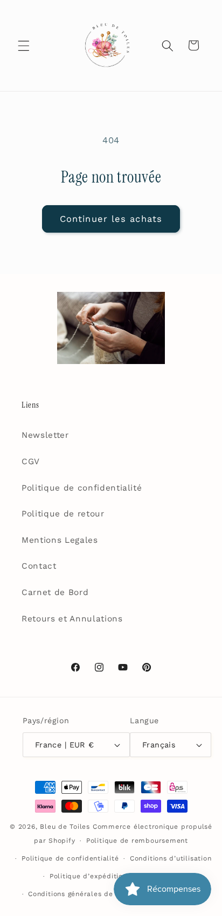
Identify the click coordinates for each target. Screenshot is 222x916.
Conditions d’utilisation (170, 858)
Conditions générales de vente (81, 894)
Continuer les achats (111, 219)
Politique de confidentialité (82, 488)
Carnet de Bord (55, 592)
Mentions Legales (60, 540)
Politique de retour (63, 514)
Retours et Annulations (72, 619)
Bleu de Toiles (65, 826)
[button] (24, 45)
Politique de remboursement (137, 840)
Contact (39, 566)
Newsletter (45, 435)
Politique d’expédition (88, 876)
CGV (31, 461)
